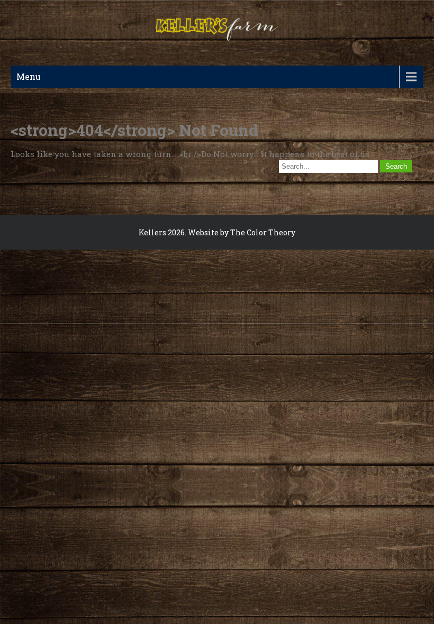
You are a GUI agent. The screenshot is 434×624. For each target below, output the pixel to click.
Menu (28, 76)
